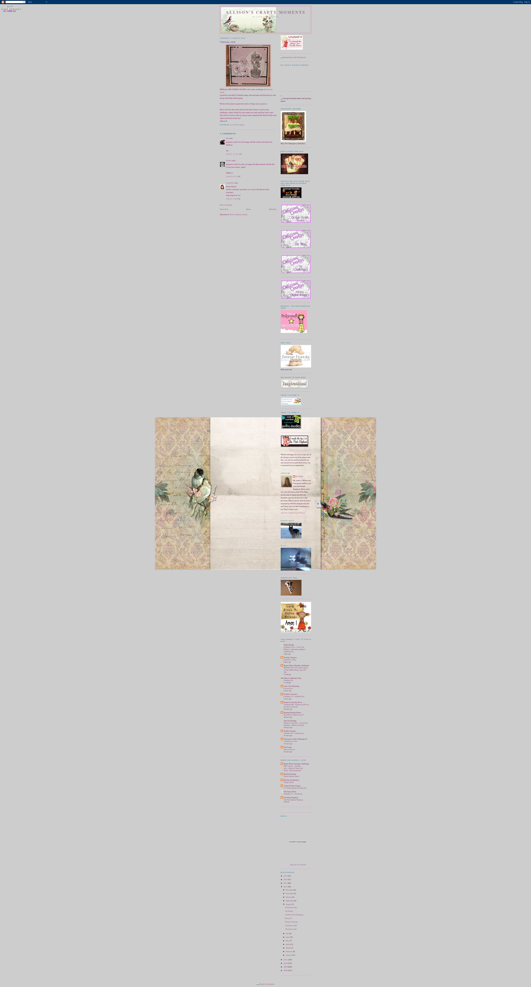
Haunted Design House (292, 712)
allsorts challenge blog (292, 678)
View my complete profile (293, 513)
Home (248, 209)
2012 (286, 886)
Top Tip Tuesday (290, 720)
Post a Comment (226, 205)
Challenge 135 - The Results (293, 794)
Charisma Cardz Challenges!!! (295, 739)
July (287, 933)
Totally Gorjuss (290, 731)
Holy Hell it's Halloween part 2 (294, 715)
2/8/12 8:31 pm (233, 176)
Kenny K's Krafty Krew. (293, 702)
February (289, 951)
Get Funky (289, 911)
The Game (288, 747)
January (289, 955)
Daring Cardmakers (291, 780)
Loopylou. (230, 182)
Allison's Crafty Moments (265, 12)
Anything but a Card (290, 741)
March (288, 948)
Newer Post (224, 209)
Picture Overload (291, 922)
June (288, 937)
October (289, 897)
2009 (286, 967)
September (290, 900)
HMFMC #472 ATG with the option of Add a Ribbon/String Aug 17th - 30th (296, 670)
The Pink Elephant (291, 797)
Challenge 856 (288, 680)
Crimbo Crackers (290, 694)
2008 (286, 970)
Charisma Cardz (291, 907)
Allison (299, 476)
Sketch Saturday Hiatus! (292, 776)
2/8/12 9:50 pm (233, 199)
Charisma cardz (291, 929)
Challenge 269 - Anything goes (294, 733)
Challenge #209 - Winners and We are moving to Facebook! (296, 705)
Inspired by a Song (290, 660)
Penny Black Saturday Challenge (296, 763)
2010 (286, 963)
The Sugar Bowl (290, 791)
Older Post (273, 209)
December (290, 890)
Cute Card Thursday (292, 686)
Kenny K (288, 918)
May (288, 940)
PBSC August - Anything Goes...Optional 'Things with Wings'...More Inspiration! (293, 768)
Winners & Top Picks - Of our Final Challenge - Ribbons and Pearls (296, 724)
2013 (286, 883)
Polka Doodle (289, 644)
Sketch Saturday (290, 774)
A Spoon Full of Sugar (292, 785)
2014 (286, 879)
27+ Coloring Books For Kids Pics (295, 788)
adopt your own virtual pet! (298, 865)
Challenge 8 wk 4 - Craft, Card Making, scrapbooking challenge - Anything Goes (295, 649)
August (289, 904)
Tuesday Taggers (290, 657)
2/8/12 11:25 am (234, 154)
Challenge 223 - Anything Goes (294, 696)
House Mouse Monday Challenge (296, 665)
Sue (227, 138)
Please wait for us (289, 749)
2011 (286, 959)
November (290, 893)
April (288, 944)
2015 (286, 876)
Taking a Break (289, 782)
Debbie (228, 160)
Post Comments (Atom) (238, 214)
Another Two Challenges (294, 914)
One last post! (288, 688)
